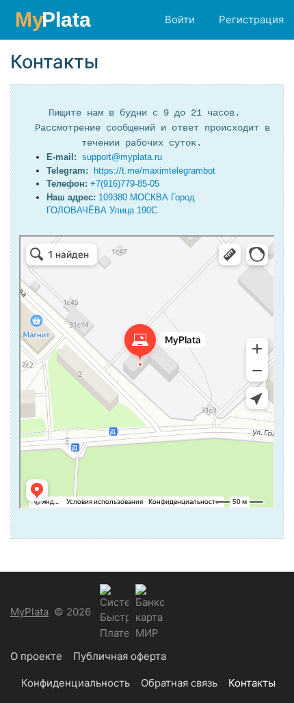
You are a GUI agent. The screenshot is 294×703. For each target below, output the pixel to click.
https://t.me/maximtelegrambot (154, 170)
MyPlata (29, 611)
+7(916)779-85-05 (124, 183)
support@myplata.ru (122, 157)
